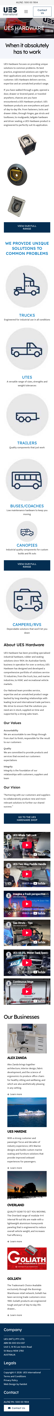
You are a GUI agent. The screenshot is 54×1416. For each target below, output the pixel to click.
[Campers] (27, 598)
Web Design (10, 1384)
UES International (32, 1372)
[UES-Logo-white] (9, 11)
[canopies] (27, 531)
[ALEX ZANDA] (27, 1060)
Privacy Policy (11, 1380)
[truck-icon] (27, 286)
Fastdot (23, 1384)
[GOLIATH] (27, 1280)
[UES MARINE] (27, 1133)
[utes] (27, 348)
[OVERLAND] (27, 1207)
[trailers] (27, 414)
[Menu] (26, 11)
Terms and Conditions (15, 1376)
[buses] (27, 480)
